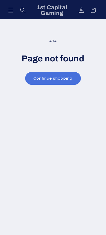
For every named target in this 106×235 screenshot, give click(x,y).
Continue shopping (53, 78)
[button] (11, 10)
